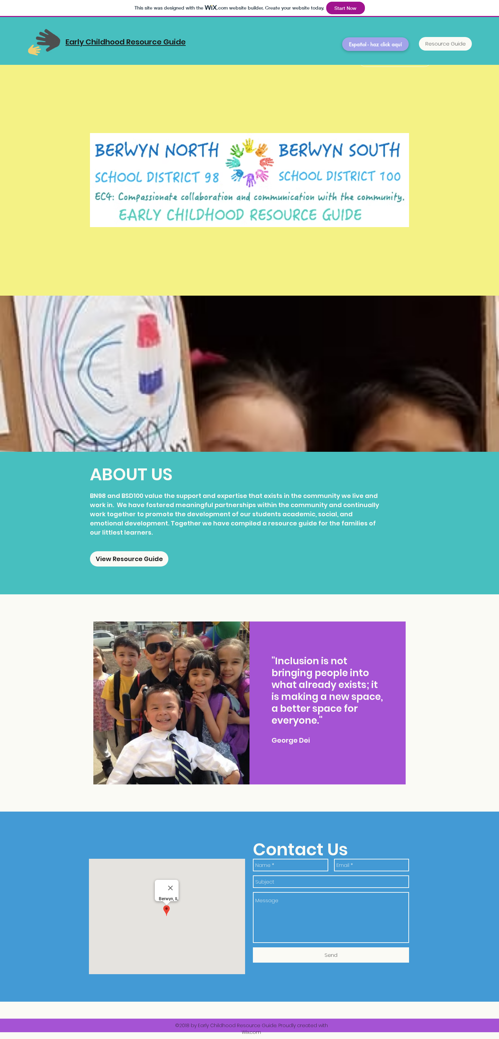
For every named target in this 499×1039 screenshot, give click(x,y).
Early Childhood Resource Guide (126, 42)
